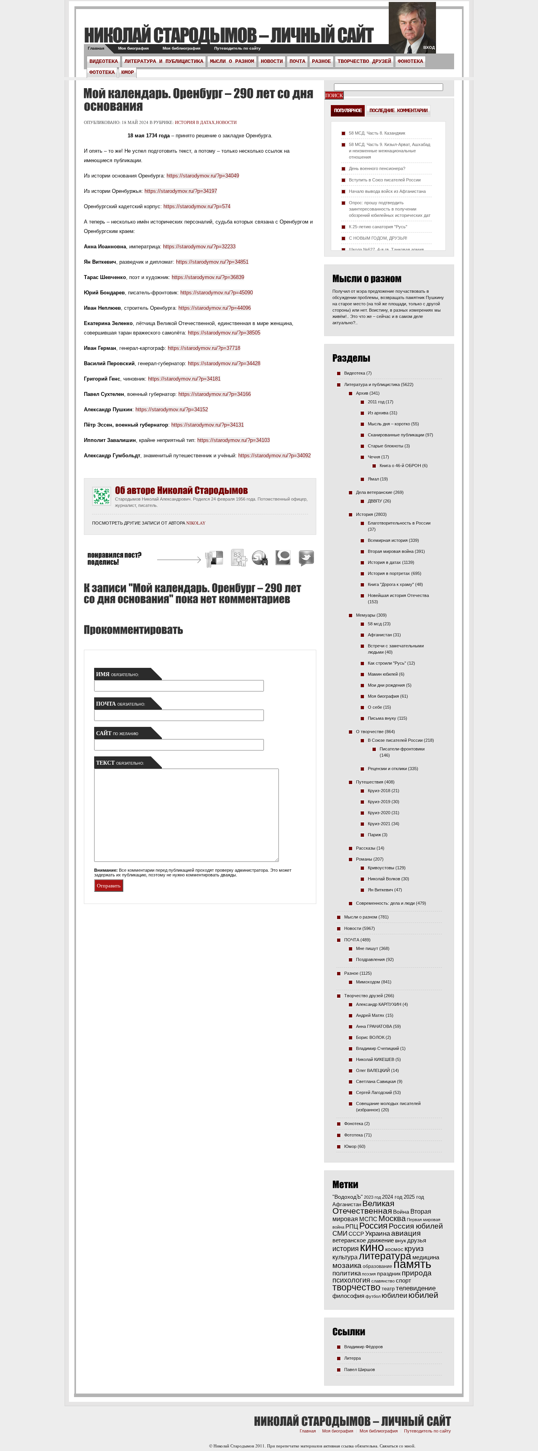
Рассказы (365, 848)
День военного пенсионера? (377, 168)
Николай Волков (384, 878)
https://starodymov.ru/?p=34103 (233, 440)
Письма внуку (382, 718)
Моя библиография (181, 48)
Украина (377, 1233)
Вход (429, 47)
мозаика (347, 1265)
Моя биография (133, 48)
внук (400, 1240)
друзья (416, 1240)
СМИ (339, 1233)
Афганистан (380, 634)
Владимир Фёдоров (363, 1346)
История (364, 514)
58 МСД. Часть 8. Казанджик (377, 133)
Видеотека (103, 61)
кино (372, 1247)
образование (377, 1266)
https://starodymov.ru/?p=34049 (203, 176)
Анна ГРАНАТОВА (374, 1026)
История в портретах (389, 573)
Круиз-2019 (379, 801)
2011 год (376, 401)
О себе (375, 707)
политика (346, 1273)
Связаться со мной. (398, 1446)
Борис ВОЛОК (370, 1037)
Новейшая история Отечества (398, 595)
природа (417, 1272)
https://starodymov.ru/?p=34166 (214, 394)
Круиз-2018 (379, 790)
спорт (403, 1280)
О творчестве (370, 731)
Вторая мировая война (391, 551)
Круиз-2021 (379, 823)
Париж (374, 834)
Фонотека (410, 61)
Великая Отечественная (363, 1207)
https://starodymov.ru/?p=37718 (204, 348)
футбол (372, 1296)
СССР (356, 1234)
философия (348, 1295)
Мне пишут (367, 948)
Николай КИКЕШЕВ (375, 1059)
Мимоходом (368, 982)
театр (388, 1289)
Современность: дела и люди (385, 903)
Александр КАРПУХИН (378, 1004)
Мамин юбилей (383, 674)
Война (401, 1212)
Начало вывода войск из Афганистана (387, 191)
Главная (96, 48)
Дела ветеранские (374, 492)
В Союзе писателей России (395, 740)
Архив (362, 393)
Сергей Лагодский (374, 1092)
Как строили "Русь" (387, 663)
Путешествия (369, 782)
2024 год (392, 1197)
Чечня (374, 457)
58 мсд (375, 623)
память (412, 1263)
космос (394, 1249)
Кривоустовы (381, 867)
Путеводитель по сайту (237, 48)
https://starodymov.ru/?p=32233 (199, 247)
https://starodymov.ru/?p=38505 (224, 333)
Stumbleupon (260, 559)
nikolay (196, 523)
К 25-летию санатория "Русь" (378, 226)
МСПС (368, 1219)
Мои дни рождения (386, 685)
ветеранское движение (363, 1240)
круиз (414, 1248)
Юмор (127, 72)
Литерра (352, 1358)
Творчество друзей (364, 61)
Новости (272, 61)
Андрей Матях (370, 1015)
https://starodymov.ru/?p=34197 (181, 191)
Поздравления (370, 959)
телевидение (416, 1288)
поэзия (369, 1274)
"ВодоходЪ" (347, 1197)
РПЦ (351, 1226)
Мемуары (365, 615)
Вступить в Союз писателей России (385, 179)
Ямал (373, 479)
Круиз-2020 (379, 812)
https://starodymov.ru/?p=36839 (208, 277)
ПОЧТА (297, 61)
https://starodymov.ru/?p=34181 (184, 379)
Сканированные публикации (396, 435)
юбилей (423, 1295)
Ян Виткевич (380, 889)
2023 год (372, 1197)
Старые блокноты (385, 446)
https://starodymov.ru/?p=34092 (274, 455)
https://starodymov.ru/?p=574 (196, 206)
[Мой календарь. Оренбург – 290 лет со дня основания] (198, 99)
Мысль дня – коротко (389, 423)
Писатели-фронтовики (402, 749)
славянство (383, 1281)
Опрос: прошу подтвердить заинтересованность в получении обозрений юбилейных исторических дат (389, 209)
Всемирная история (388, 540)
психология (351, 1280)
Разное (321, 61)
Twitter (305, 559)
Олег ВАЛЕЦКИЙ (373, 1070)
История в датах (195, 122)
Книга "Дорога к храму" (391, 584)
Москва (392, 1218)
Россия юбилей (416, 1226)
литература (385, 1255)
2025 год (414, 1197)
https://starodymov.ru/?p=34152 (171, 409)
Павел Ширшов (359, 1369)
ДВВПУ (375, 501)
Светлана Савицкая (376, 1081)
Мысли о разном (232, 61)
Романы (364, 859)
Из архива (378, 412)
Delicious (215, 559)
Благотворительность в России (399, 523)
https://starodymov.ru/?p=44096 (214, 308)
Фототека (102, 72)
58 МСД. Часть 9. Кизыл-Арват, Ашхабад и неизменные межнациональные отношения (389, 150)
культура (345, 1257)
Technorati (283, 559)
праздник (389, 1273)
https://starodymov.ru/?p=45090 (216, 293)
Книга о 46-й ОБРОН (400, 465)
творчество (356, 1287)
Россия (373, 1226)
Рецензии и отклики (387, 768)
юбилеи (394, 1295)
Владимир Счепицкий (377, 1048)
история (345, 1248)
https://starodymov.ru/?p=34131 (207, 425)
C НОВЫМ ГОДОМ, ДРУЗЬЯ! (378, 238)
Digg (238, 559)
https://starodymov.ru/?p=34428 (224, 363)
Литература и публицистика (163, 61)
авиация (406, 1233)
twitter (412, 31)
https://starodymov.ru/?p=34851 (212, 262)
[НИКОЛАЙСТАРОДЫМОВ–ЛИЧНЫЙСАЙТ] (228, 34)
